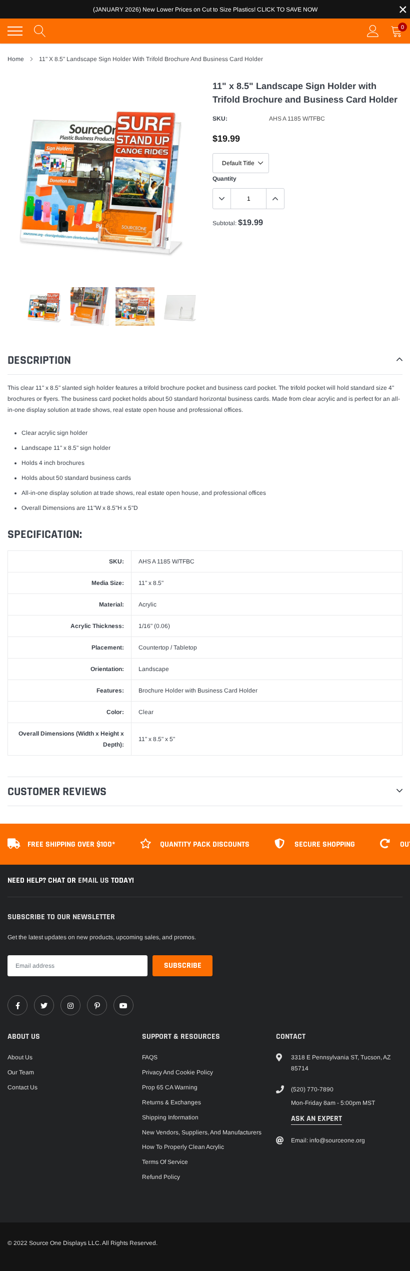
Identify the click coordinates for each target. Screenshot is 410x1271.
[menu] (15, 31)
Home (16, 59)
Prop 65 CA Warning (170, 1087)
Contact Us (23, 1087)
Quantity (224, 178)
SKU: (220, 118)
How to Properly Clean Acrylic (183, 1146)
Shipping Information (170, 1117)
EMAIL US (94, 880)
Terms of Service (165, 1161)
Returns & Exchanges (171, 1102)
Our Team (21, 1072)
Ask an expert (316, 1118)
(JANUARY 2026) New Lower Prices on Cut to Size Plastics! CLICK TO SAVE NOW (205, 9)
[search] (40, 31)
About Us (20, 1057)
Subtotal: (224, 223)
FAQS (150, 1057)
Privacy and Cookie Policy (177, 1072)
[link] (18, 1005)
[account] (373, 31)
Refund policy (161, 1176)
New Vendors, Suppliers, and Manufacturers (202, 1132)
